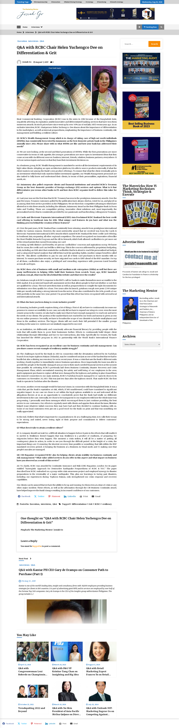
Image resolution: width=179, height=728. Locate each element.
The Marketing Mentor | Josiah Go (47, 530)
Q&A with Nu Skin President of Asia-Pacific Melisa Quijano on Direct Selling (66, 711)
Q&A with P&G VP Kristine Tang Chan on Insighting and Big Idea (65, 671)
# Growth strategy (116, 2)
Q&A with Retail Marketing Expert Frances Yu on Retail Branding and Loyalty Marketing (98, 671)
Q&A (42, 41)
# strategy (89, 2)
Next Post (23, 558)
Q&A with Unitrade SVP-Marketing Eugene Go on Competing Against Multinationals (100, 711)
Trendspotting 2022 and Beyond (31, 710)
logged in (37, 546)
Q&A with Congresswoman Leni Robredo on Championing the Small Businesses (32, 671)
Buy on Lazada (128, 228)
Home (25, 27)
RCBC (97, 504)
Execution (22, 41)
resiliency (107, 504)
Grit (90, 504)
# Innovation (55, 2)
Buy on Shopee (141, 228)
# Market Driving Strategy (73, 2)
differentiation (79, 504)
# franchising (101, 2)
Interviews (35, 27)
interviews (33, 41)
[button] (139, 27)
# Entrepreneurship (40, 2)
